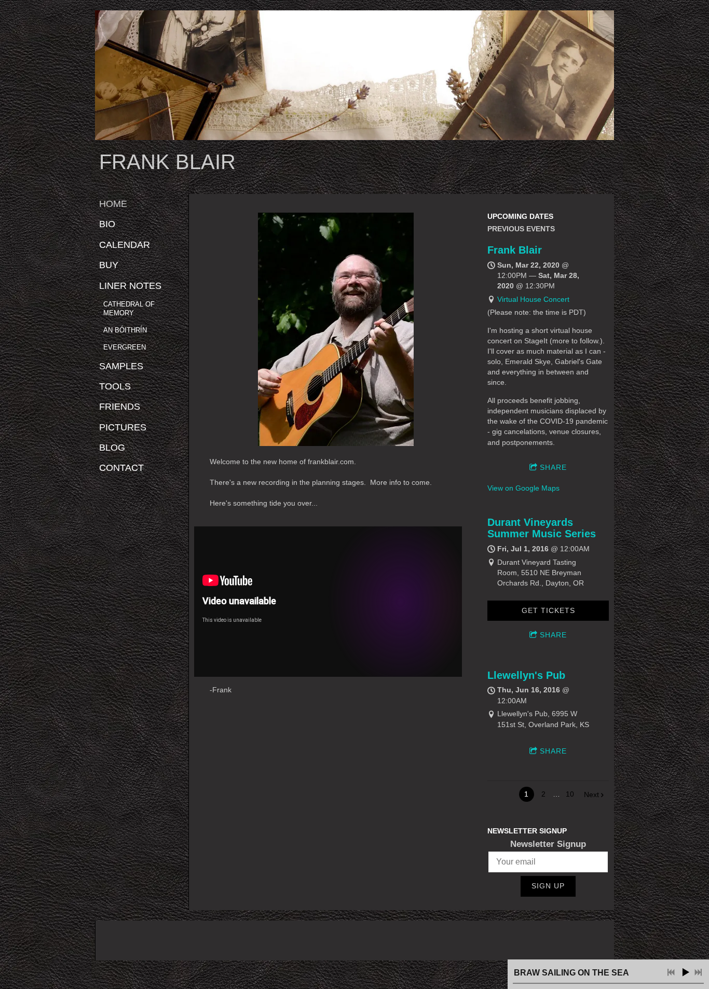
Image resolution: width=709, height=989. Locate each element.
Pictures (122, 427)
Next (591, 794)
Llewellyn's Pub (526, 675)
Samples (121, 366)
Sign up (548, 886)
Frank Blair (514, 250)
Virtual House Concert (533, 299)
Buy (108, 265)
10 (570, 794)
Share (553, 467)
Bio (107, 224)
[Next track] (698, 972)
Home (113, 204)
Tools (115, 386)
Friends (119, 406)
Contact (121, 468)
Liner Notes (130, 286)
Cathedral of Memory (129, 308)
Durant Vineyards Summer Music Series (541, 528)
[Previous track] (671, 972)
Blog (112, 447)
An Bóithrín (125, 330)
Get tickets (548, 610)
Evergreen (124, 347)
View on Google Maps (523, 488)
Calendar (124, 245)
